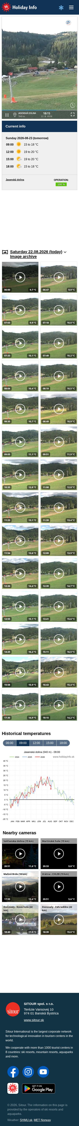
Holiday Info (15, 4)
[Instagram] (28, 1072)
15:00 (49, 743)
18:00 (63, 743)
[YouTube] (43, 1072)
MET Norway (42, 1120)
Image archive (23, 256)
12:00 (36, 743)
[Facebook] (13, 1072)
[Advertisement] (39, 217)
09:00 (23, 743)
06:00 (9, 743)
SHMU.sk (26, 1120)
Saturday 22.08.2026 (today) (36, 251)
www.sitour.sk (34, 1020)
